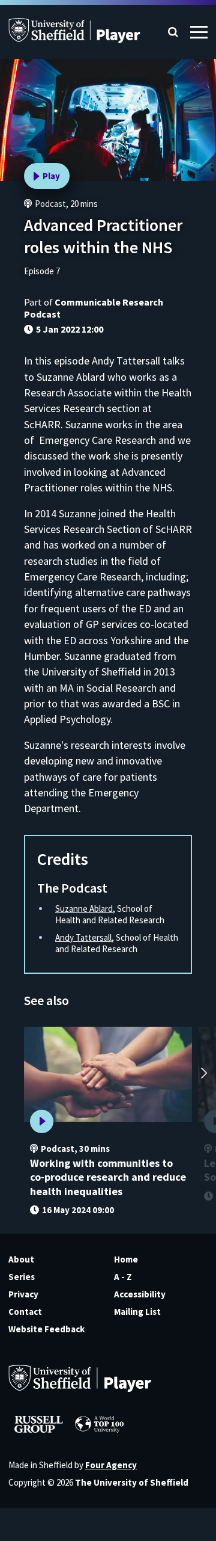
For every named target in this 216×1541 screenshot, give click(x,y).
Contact (25, 1311)
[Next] (204, 1074)
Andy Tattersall (83, 937)
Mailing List (137, 1311)
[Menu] (199, 32)
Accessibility (140, 1294)
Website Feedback (46, 1329)
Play (51, 176)
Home (126, 1259)
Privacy (23, 1294)
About (21, 1259)
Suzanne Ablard (84, 908)
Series (21, 1276)
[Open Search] (173, 32)
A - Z (123, 1276)
